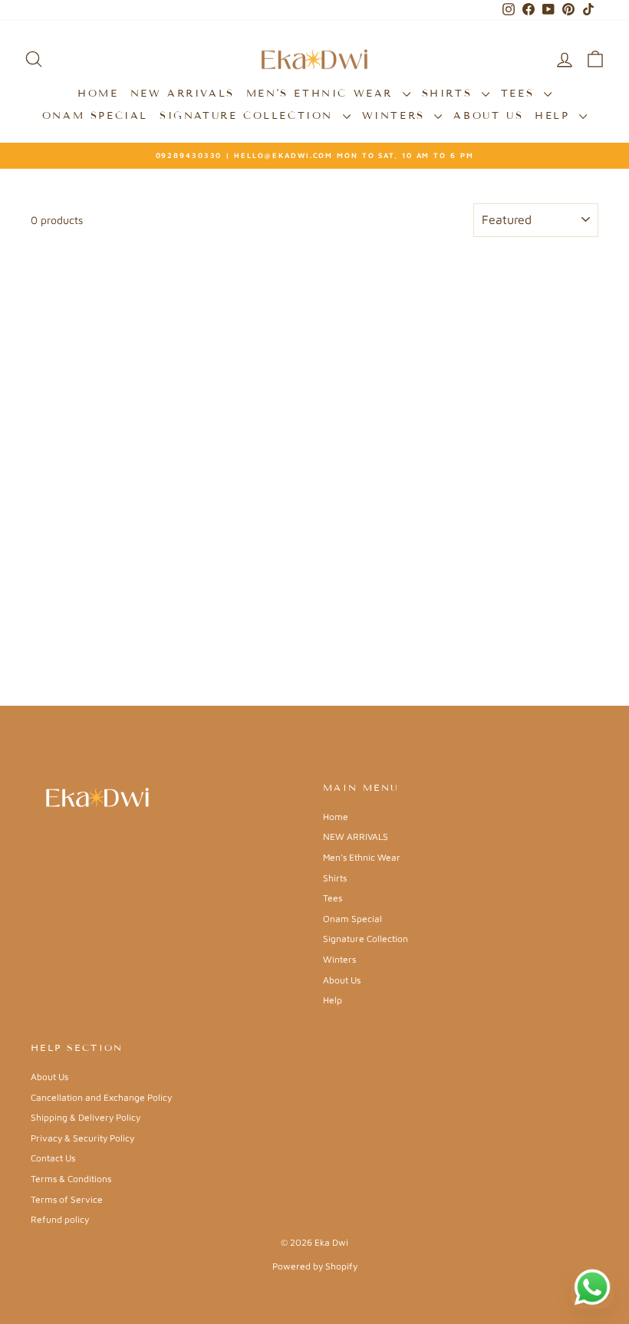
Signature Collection (249, 116)
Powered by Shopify (314, 1266)
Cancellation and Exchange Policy (101, 1097)
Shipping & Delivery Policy (85, 1117)
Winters (396, 116)
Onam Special (95, 116)
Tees (520, 93)
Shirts (450, 93)
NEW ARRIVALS (182, 93)
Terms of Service (67, 1199)
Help (555, 116)
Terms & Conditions (71, 1178)
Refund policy (60, 1219)
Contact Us (53, 1158)
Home (97, 93)
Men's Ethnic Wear (322, 93)
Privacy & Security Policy (82, 1138)
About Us (488, 116)
